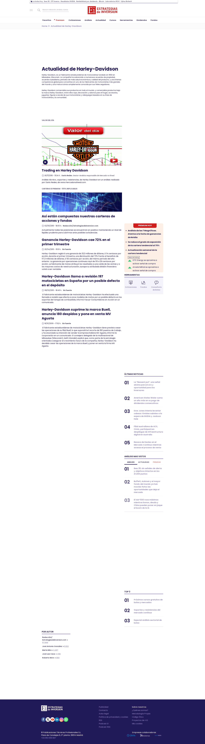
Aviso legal (104, 713)
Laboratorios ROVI (112, 1)
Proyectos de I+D (140, 720)
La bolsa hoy (38, 1)
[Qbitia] (131, 735)
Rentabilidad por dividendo (87, 1)
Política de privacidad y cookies (113, 717)
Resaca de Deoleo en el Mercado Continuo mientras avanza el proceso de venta (147, 445)
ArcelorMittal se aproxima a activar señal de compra (146, 269)
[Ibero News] (158, 735)
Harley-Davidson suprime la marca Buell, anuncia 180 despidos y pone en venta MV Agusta (76, 313)
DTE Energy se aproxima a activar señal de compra (145, 262)
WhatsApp (66, 719)
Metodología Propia (141, 713)
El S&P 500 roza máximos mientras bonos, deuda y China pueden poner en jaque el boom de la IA (148, 503)
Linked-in (57, 719)
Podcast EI (104, 723)
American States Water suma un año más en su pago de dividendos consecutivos (148, 400)
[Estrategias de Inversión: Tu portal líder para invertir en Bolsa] (102, 10)
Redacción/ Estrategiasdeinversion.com (80, 226)
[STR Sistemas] (145, 735)
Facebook (43, 719)
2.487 (50, 650)
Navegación (31, 10)
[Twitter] (48, 719)
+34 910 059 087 (48, 738)
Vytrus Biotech (126, 1)
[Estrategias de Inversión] (52, 708)
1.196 (51, 654)
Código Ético (138, 717)
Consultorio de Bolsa (156, 288)
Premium (157, 462)
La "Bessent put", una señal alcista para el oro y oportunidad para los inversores (147, 386)
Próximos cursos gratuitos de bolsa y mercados (148, 601)
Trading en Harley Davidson (65, 170)
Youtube (52, 719)
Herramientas (132, 274)
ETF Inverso (55, 1)
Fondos (143, 287)
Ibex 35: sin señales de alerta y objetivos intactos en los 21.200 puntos (148, 471)
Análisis (131, 462)
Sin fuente (66, 249)
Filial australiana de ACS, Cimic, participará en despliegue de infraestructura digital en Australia (148, 430)
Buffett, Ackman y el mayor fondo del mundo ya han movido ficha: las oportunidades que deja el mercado (147, 487)
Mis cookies (137, 723)
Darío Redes (67, 175)
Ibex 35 (47, 1)
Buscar (39, 10)
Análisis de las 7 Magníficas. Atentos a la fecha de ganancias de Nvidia (144, 234)
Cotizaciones (131, 287)
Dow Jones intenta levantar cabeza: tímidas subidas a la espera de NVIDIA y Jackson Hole (148, 414)
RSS (100, 720)
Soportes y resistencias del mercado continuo (147, 611)
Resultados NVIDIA (68, 1)
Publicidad (103, 707)
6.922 (55, 646)
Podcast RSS (104, 727)
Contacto (103, 710)
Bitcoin (101, 1)
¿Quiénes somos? (140, 710)
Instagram (61, 719)
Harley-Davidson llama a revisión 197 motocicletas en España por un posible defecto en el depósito (81, 280)
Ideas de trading (134, 257)
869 (50, 658)
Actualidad (143, 462)
